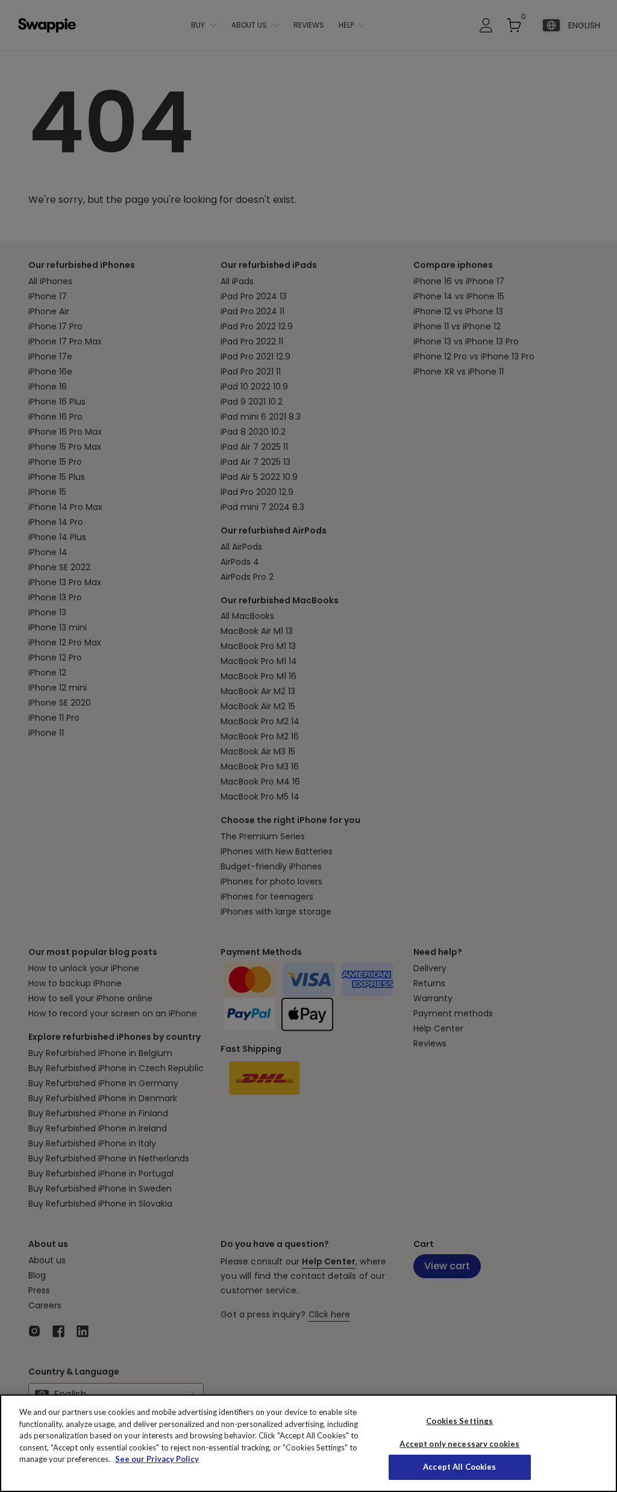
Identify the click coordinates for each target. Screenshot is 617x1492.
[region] (308, 1443)
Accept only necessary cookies (459, 1444)
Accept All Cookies (459, 1467)
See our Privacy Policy (157, 1459)
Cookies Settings (459, 1421)
